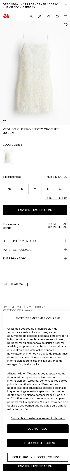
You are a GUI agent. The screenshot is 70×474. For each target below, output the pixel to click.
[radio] (8, 156)
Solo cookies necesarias (38, 442)
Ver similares (56, 176)
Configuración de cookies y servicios (37, 457)
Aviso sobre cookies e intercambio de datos (38, 418)
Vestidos (36, 307)
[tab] (4, 120)
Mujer (21, 307)
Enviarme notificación (35, 210)
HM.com (8, 307)
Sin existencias (12, 176)
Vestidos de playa (16, 310)
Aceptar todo (37, 428)
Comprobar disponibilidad (56, 225)
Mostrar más (14, 284)
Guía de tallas (56, 198)
